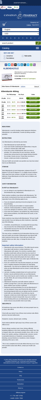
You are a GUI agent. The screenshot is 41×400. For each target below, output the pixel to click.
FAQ (20, 375)
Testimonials (20, 380)
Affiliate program (20, 392)
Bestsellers (20, 384)
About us (20, 388)
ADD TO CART (33, 98)
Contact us (20, 367)
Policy (20, 371)
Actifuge (23, 86)
